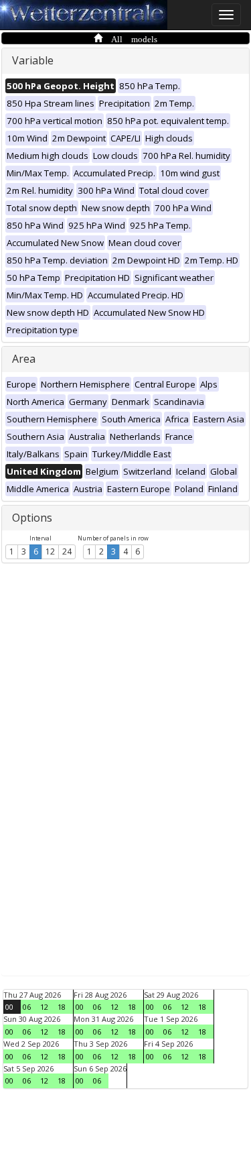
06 (27, 1007)
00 (9, 1007)
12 (50, 551)
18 (62, 1007)
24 (67, 551)
